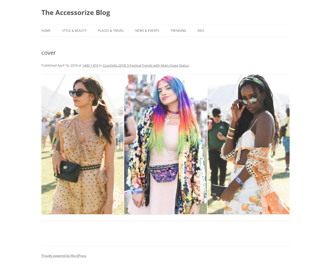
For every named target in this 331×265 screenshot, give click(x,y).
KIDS (201, 30)
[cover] (165, 144)
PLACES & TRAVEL (111, 30)
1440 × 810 (90, 65)
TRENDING (178, 30)
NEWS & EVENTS (147, 30)
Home (46, 30)
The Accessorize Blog (75, 12)
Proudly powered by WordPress (63, 255)
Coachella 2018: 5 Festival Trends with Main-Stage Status (146, 65)
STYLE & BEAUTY (74, 30)
